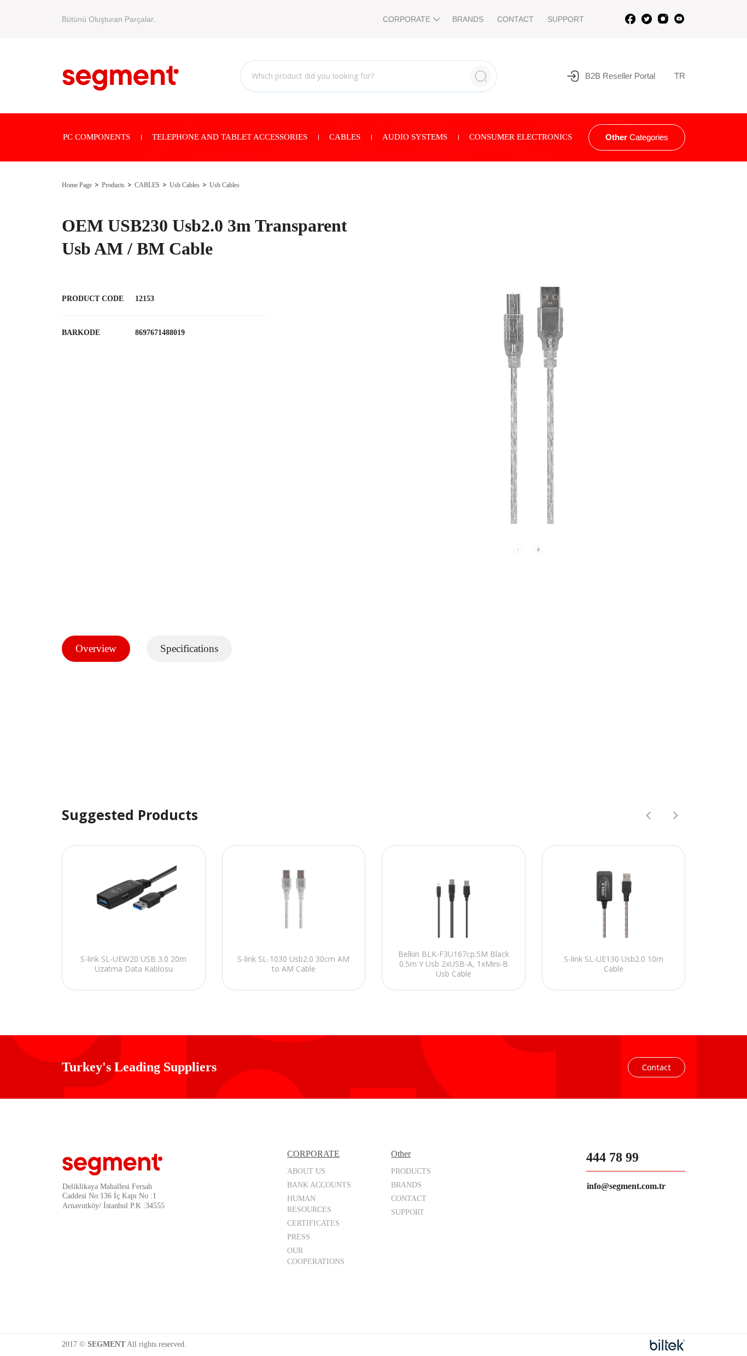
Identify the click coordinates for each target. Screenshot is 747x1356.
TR (679, 75)
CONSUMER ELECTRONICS (520, 136)
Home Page (77, 185)
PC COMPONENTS (96, 136)
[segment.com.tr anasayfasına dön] (120, 74)
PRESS (298, 1237)
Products (113, 185)
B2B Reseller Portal (620, 75)
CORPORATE (406, 19)
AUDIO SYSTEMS (414, 136)
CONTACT (515, 19)
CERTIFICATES (313, 1223)
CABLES (344, 136)
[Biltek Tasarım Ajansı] (667, 1345)
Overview (95, 648)
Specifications (189, 648)
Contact (656, 1066)
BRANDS (467, 19)
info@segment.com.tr (626, 1186)
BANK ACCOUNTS (319, 1185)
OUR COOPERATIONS (316, 1256)
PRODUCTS (411, 1171)
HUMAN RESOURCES (309, 1204)
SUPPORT (565, 19)
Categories (636, 137)
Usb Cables (185, 185)
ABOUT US (306, 1171)
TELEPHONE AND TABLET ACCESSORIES (229, 136)
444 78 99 (612, 1157)
